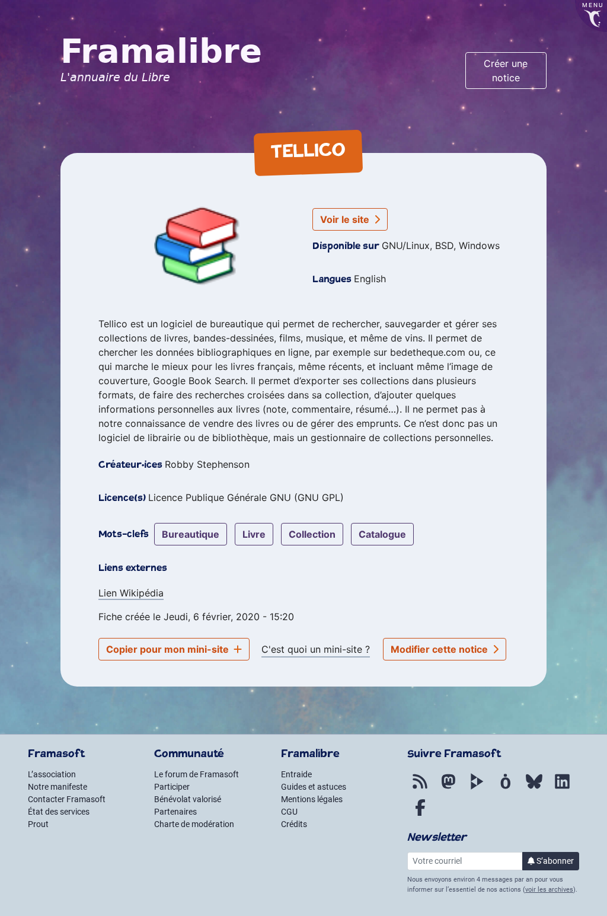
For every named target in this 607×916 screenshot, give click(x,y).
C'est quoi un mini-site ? (315, 649)
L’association (52, 774)
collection (312, 534)
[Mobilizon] (506, 788)
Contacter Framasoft (67, 799)
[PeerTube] (477, 788)
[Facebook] (420, 814)
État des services (59, 811)
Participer (172, 786)
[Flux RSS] (420, 788)
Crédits (294, 824)
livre (254, 534)
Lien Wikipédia (131, 593)
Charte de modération (194, 824)
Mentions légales (312, 799)
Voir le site (346, 219)
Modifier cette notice (440, 649)
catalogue (382, 534)
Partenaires (175, 811)
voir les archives (549, 889)
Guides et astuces (313, 786)
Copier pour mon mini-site (168, 649)
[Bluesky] (534, 788)
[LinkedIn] (563, 788)
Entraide (296, 774)
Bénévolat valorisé (187, 799)
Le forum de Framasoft (196, 774)
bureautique (190, 534)
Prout (38, 824)
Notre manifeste (57, 786)
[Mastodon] (449, 788)
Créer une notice (506, 71)
